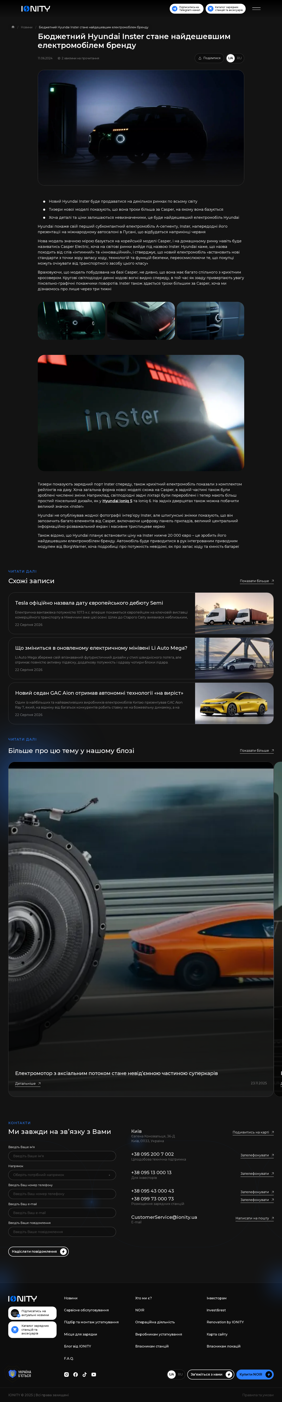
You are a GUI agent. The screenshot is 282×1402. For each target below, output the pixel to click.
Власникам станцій (152, 1346)
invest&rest (216, 1310)
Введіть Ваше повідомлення (29, 1223)
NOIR (139, 1310)
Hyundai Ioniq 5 (117, 501)
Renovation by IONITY (225, 1322)
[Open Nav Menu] (256, 8)
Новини (27, 27)
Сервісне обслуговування (86, 1310)
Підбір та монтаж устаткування (91, 1322)
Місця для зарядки (80, 1334)
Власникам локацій (224, 1346)
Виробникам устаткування (158, 1334)
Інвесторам (217, 1298)
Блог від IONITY (77, 1346)
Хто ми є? (143, 1298)
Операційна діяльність (155, 1322)
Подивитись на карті (251, 1132)
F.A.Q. (69, 1358)
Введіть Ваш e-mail (22, 1204)
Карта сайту (217, 1334)
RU (239, 58)
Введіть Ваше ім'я (21, 1147)
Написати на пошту (252, 1218)
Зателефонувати (255, 1155)
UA (230, 58)
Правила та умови (258, 1395)
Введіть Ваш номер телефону (30, 1185)
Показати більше (254, 581)
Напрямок (15, 1166)
